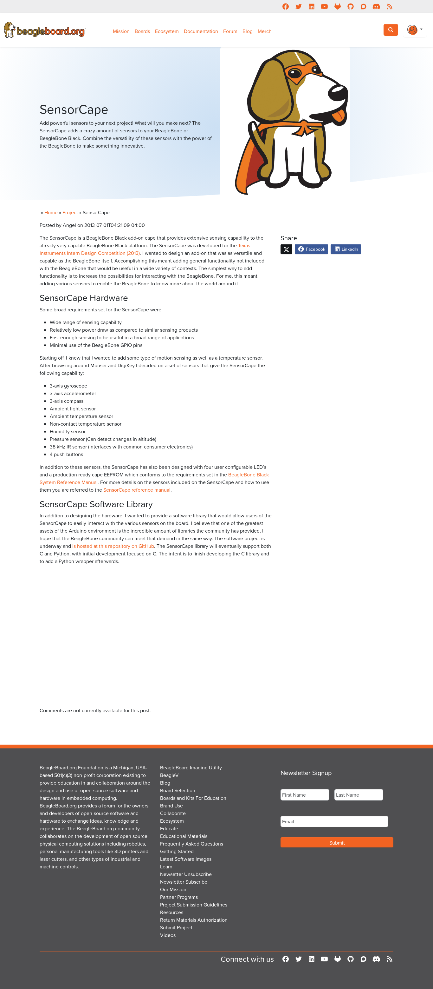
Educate (169, 828)
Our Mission (173, 889)
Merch (265, 31)
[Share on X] (286, 249)
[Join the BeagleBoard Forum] (363, 6)
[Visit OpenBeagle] (337, 6)
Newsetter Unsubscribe (186, 874)
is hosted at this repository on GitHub (113, 545)
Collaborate (173, 813)
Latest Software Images (185, 858)
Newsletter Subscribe (183, 881)
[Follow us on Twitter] (298, 6)
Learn (166, 866)
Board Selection (177, 790)
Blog (247, 31)
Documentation (201, 31)
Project (70, 212)
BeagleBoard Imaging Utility (191, 767)
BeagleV (169, 775)
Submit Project (176, 927)
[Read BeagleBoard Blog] (389, 6)
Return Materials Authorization (194, 919)
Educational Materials (183, 836)
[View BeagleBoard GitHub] (350, 6)
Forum (230, 31)
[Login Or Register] (415, 30)
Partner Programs (179, 896)
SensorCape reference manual (137, 489)
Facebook (315, 249)
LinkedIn (349, 249)
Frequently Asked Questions (191, 843)
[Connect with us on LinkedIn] (311, 6)
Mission (121, 31)
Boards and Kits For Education (193, 797)
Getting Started (177, 851)
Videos (168, 935)
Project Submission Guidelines (193, 904)
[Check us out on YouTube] (324, 6)
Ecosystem (167, 31)
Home (51, 212)
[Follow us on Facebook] (285, 6)
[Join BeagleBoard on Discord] (376, 6)
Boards (142, 31)
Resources (171, 912)
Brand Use (171, 805)
